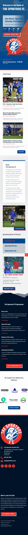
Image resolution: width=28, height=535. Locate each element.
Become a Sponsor (14, 407)
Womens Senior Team (10, 251)
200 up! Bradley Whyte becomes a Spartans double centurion (12, 113)
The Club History (19, 228)
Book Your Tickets (9, 288)
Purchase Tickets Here (11, 34)
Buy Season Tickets (8, 514)
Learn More (4, 320)
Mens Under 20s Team (11, 246)
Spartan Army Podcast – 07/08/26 (12, 62)
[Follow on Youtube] (13, 466)
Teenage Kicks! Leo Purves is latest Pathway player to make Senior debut (13, 141)
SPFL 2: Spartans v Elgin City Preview (12, 104)
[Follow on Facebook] (6, 466)
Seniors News (12, 105)
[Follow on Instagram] (9, 466)
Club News (21, 151)
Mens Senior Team (10, 241)
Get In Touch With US (14, 365)
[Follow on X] (2, 466)
